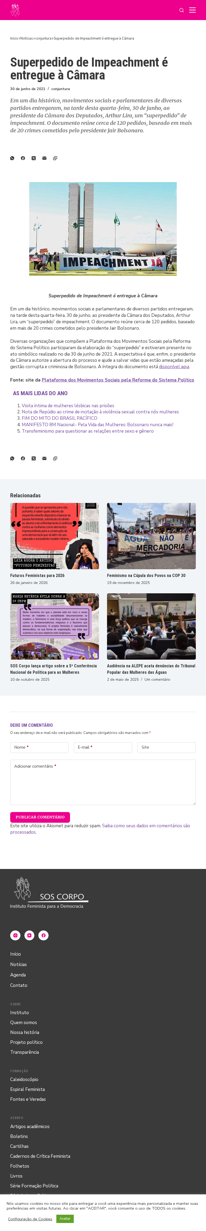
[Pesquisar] (181, 10)
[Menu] (192, 10)
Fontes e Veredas (28, 1099)
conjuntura (60, 89)
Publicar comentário (40, 817)
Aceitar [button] (65, 1218)
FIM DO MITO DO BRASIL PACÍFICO (59, 418)
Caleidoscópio (24, 1079)
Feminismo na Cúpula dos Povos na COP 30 (146, 575)
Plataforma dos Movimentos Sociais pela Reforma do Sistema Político (118, 380)
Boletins (19, 1136)
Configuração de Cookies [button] (30, 1219)
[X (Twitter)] (37, 158)
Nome (21, 747)
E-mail (85, 747)
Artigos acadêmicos (30, 1127)
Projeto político (26, 1042)
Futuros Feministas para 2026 (37, 575)
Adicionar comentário (35, 766)
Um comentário (157, 679)
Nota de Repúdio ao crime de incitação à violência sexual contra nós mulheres (100, 412)
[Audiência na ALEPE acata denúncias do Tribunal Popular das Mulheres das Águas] (151, 626)
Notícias (18, 964)
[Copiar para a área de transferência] (58, 158)
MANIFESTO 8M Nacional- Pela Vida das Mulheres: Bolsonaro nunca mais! (97, 425)
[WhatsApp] (15, 158)
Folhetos (19, 1166)
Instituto (19, 1013)
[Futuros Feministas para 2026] (54, 536)
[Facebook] (26, 158)
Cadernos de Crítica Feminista (40, 1156)
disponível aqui (174, 367)
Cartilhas (19, 1146)
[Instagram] (15, 935)
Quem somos (23, 1023)
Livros (16, 1176)
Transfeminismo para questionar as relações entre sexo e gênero (88, 431)
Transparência (24, 1052)
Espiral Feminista (27, 1089)
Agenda (18, 975)
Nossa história (24, 1032)
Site (145, 747)
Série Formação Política (34, 1186)
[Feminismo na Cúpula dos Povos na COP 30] (151, 536)
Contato (18, 985)
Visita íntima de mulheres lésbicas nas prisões (68, 406)
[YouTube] (29, 935)
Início (15, 954)
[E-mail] (47, 158)
